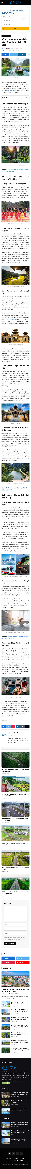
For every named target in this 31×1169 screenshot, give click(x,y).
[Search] (28, 2)
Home (3, 7)
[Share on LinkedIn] (22, 54)
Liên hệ (22, 1160)
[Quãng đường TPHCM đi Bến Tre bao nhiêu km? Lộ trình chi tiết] (6, 1012)
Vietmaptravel (11, 714)
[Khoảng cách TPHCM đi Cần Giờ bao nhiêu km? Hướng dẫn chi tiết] (6, 1050)
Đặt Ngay (17, 28)
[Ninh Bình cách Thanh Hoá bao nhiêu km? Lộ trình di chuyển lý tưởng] (15, 882)
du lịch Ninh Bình (12, 319)
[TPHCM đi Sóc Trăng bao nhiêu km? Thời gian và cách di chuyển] (15, 979)
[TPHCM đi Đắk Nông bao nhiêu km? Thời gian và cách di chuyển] (6, 1027)
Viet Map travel (24, 1164)
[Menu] (2, 2)
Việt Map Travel (9, 48)
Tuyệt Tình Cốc (13, 446)
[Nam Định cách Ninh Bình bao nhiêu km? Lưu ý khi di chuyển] (15, 833)
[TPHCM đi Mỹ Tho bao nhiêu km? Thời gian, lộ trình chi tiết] (6, 1004)
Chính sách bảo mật (18, 1158)
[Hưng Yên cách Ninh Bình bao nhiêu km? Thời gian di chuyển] (15, 857)
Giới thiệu (8, 1158)
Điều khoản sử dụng (12, 1160)
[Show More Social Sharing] (28, 54)
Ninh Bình (4, 720)
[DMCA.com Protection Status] (6, 1083)
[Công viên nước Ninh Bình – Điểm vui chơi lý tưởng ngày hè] (6, 1111)
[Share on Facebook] (5, 54)
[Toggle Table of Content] (26, 97)
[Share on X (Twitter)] (14, 54)
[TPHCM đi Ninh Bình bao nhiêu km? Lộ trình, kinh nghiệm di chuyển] (15, 760)
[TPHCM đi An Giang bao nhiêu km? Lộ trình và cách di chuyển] (6, 1042)
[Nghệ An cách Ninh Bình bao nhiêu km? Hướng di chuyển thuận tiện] (15, 784)
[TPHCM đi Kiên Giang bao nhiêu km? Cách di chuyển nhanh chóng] (6, 1035)
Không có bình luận (7, 50)
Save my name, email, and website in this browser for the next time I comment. (14, 938)
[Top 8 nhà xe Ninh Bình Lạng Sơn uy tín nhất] (6, 1103)
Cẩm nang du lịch (6, 986)
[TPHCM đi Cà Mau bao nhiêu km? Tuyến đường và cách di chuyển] (6, 1019)
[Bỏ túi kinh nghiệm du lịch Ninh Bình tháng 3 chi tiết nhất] (15, 67)
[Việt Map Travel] (15, 2)
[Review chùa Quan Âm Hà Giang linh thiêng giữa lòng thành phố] (6, 1095)
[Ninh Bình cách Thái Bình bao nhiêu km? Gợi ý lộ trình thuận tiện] (15, 809)
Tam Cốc (4, 234)
